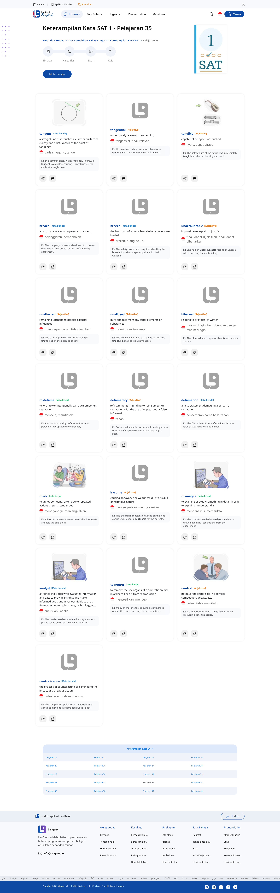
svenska (244, 878)
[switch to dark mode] (243, 4)
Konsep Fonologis (233, 855)
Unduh (235, 816)
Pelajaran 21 (51, 757)
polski (194, 878)
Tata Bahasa (200, 827)
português (155, 878)
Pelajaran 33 (51, 782)
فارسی (120, 878)
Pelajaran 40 (197, 791)
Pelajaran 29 (51, 774)
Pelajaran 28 (197, 765)
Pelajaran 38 (99, 791)
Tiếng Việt (82, 878)
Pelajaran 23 (148, 757)
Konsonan (229, 848)
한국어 (185, 878)
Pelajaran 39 (148, 791)
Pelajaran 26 (99, 765)
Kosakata (61, 40)
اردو (214, 878)
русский (56, 878)
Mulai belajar (57, 74)
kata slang (167, 834)
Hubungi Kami (108, 848)
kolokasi (166, 841)
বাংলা (221, 878)
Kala (195, 848)
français (13, 878)
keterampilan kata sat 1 (125, 40)
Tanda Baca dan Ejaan (202, 841)
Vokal (226, 841)
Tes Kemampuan (140, 848)
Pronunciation (232, 827)
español (24, 878)
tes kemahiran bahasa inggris (89, 40)
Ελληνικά (205, 878)
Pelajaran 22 (99, 757)
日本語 (167, 878)
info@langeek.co (53, 853)
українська (69, 878)
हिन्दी (92, 878)
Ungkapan (168, 827)
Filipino (110, 878)
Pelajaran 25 (51, 765)
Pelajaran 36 (197, 782)
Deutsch (143, 878)
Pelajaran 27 (148, 765)
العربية (100, 878)
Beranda (48, 40)
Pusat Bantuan (108, 855)
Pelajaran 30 (99, 774)
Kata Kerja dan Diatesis (202, 855)
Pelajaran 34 (99, 782)
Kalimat (197, 834)
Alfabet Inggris (232, 834)
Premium (87, 4)
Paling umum (138, 855)
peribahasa (168, 855)
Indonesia (131, 878)
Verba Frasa (168, 848)
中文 (176, 878)
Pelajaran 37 (51, 791)
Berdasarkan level (140, 834)
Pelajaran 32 (197, 774)
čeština (255, 878)
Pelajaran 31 (148, 774)
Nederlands (232, 878)
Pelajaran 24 (197, 757)
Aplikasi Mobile (63, 4)
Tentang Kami (107, 841)
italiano (45, 878)
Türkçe (35, 878)
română (266, 878)
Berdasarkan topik (140, 841)
